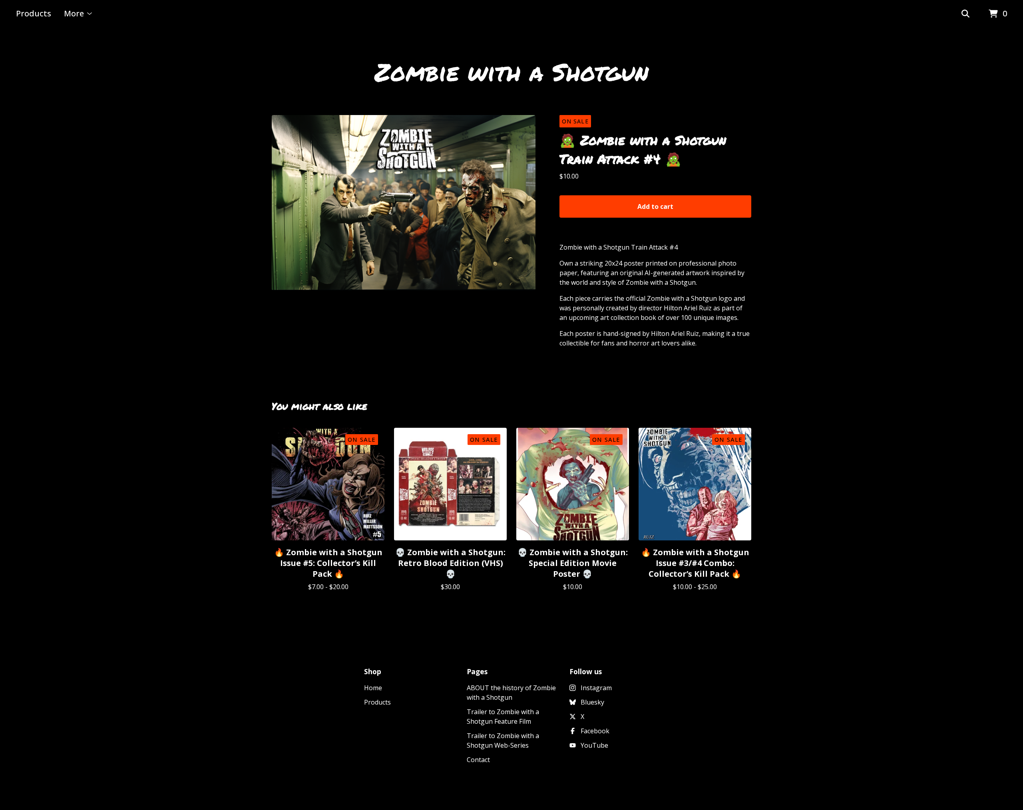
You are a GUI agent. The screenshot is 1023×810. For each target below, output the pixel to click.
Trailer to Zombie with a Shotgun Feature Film (503, 716)
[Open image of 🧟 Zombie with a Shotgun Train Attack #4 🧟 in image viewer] (403, 202)
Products (33, 13)
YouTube (594, 745)
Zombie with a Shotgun (511, 71)
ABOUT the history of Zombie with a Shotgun (511, 692)
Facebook (595, 731)
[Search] (965, 14)
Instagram (596, 687)
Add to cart (655, 206)
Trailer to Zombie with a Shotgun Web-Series (503, 740)
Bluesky (592, 702)
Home (373, 687)
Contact (478, 759)
